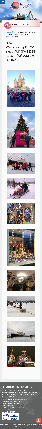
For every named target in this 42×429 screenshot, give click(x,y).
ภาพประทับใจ (10, 32)
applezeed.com (22, 426)
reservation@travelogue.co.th (17, 399)
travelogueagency (10, 409)
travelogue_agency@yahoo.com (12, 401)
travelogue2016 (11, 405)
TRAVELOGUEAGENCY (17, 407)
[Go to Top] (38, 421)
